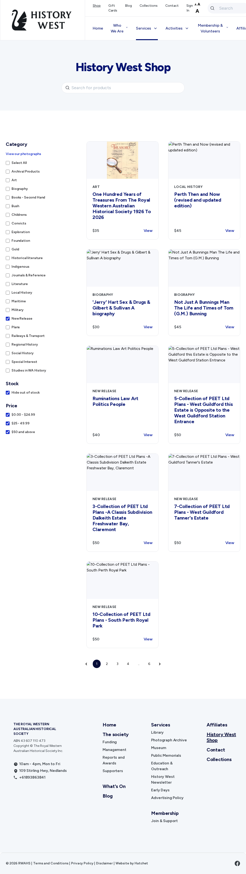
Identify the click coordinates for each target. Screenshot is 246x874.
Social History (23, 353)
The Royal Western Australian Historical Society (34, 729)
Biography (20, 189)
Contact (172, 6)
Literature (20, 284)
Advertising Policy (167, 797)
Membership (164, 813)
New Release (22, 318)
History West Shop (221, 737)
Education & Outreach (161, 766)
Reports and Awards (113, 760)
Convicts (19, 223)
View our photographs (23, 154)
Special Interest (24, 362)
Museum (158, 747)
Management (114, 749)
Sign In (189, 8)
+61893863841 (32, 777)
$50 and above (23, 432)
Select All (19, 163)
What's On (114, 786)
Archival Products (26, 171)
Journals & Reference (29, 275)
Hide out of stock (26, 393)
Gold (15, 249)
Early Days (160, 790)
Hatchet (141, 863)
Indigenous (20, 267)
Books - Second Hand (28, 197)
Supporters (113, 771)
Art (14, 180)
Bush (15, 206)
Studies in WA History (29, 370)
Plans (16, 327)
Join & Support (164, 820)
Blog (128, 6)
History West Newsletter (162, 779)
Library (157, 732)
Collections (149, 6)
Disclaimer (104, 863)
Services (160, 725)
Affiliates (217, 725)
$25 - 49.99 (20, 423)
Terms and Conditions (50, 863)
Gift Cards (112, 8)
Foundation (21, 241)
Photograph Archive (169, 740)
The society (116, 734)
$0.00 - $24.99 (23, 415)
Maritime (19, 301)
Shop (97, 6)
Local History (22, 293)
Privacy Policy (82, 863)
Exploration (21, 232)
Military (18, 310)
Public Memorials (166, 755)
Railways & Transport (28, 336)
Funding (110, 742)
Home (98, 28)
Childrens (19, 215)
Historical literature (27, 258)
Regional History (25, 344)
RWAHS (24, 863)
